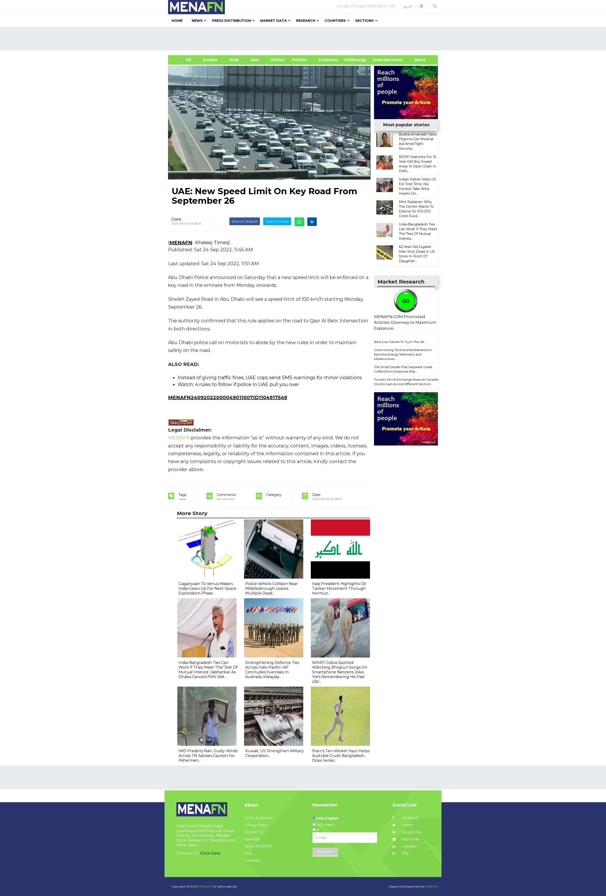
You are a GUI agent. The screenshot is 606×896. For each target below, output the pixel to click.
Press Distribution (231, 20)
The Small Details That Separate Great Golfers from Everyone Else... (403, 369)
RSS (405, 853)
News (197, 20)
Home (177, 20)
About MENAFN (258, 846)
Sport (416, 60)
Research (305, 20)
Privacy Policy (256, 825)
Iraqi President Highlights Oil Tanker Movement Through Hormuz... (339, 588)
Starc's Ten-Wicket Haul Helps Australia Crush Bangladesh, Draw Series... (341, 756)
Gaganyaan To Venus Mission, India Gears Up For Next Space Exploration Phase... (207, 588)
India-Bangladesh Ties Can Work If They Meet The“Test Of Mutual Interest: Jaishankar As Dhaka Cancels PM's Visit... (208, 669)
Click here (210, 853)
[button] (421, 6)
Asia (255, 60)
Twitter (407, 825)
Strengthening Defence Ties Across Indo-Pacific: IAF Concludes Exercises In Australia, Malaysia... (272, 669)
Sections (364, 20)
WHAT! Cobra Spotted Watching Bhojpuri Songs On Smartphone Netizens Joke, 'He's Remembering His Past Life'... (339, 672)
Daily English (327, 818)
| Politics (298, 60)
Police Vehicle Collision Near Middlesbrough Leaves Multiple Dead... (271, 588)
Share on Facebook (245, 221)
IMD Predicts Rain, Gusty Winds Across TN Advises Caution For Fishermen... (208, 756)
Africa (276, 60)
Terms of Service (258, 818)
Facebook (409, 818)
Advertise (252, 839)
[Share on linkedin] (312, 221)
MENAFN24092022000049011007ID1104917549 (227, 397)
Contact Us (254, 832)
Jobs (248, 853)
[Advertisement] (305, 38)
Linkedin (408, 846)
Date (176, 219)
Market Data (273, 20)
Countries (335, 20)
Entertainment (380, 60)
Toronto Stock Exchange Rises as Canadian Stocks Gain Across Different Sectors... (407, 382)
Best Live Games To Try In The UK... (400, 342)
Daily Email (410, 839)
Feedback (253, 860)
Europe (210, 60)
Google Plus (411, 832)
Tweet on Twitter (277, 221)
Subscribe (325, 852)
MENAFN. (205, 886)
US (182, 60)
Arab (234, 60)
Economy (328, 60)
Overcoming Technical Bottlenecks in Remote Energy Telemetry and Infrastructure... (403, 354)
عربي (408, 6)
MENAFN (180, 242)
